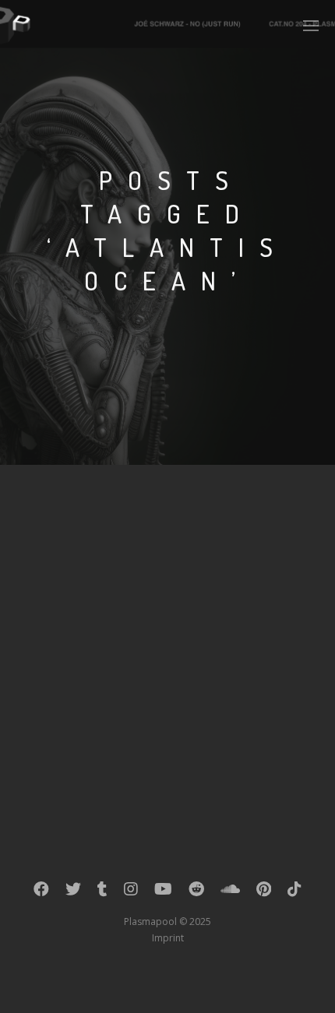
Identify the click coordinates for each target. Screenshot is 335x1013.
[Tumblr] (102, 892)
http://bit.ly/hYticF (162, 595)
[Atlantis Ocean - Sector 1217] (72, 562)
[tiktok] (294, 892)
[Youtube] (163, 892)
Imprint (168, 937)
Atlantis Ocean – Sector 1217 (164, 532)
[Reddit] (196, 892)
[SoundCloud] (230, 892)
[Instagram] (131, 892)
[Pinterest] (263, 892)
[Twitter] (73, 892)
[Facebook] (41, 892)
